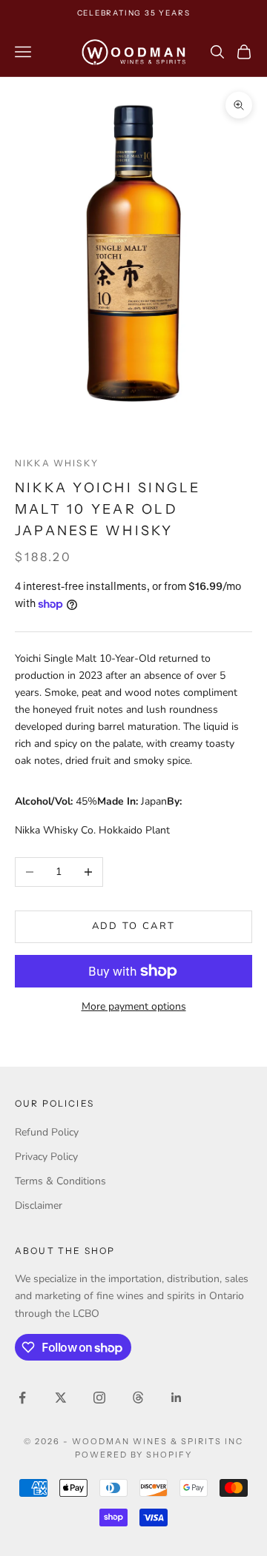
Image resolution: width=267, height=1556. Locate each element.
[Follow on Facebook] (22, 1397)
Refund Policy (47, 1132)
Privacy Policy (46, 1157)
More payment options (134, 1006)
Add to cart (134, 926)
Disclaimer (38, 1205)
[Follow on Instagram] (99, 1397)
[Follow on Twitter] (60, 1397)
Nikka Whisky (57, 463)
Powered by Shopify (134, 1454)
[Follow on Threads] (138, 1397)
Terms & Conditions (60, 1181)
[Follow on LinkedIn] (176, 1397)
